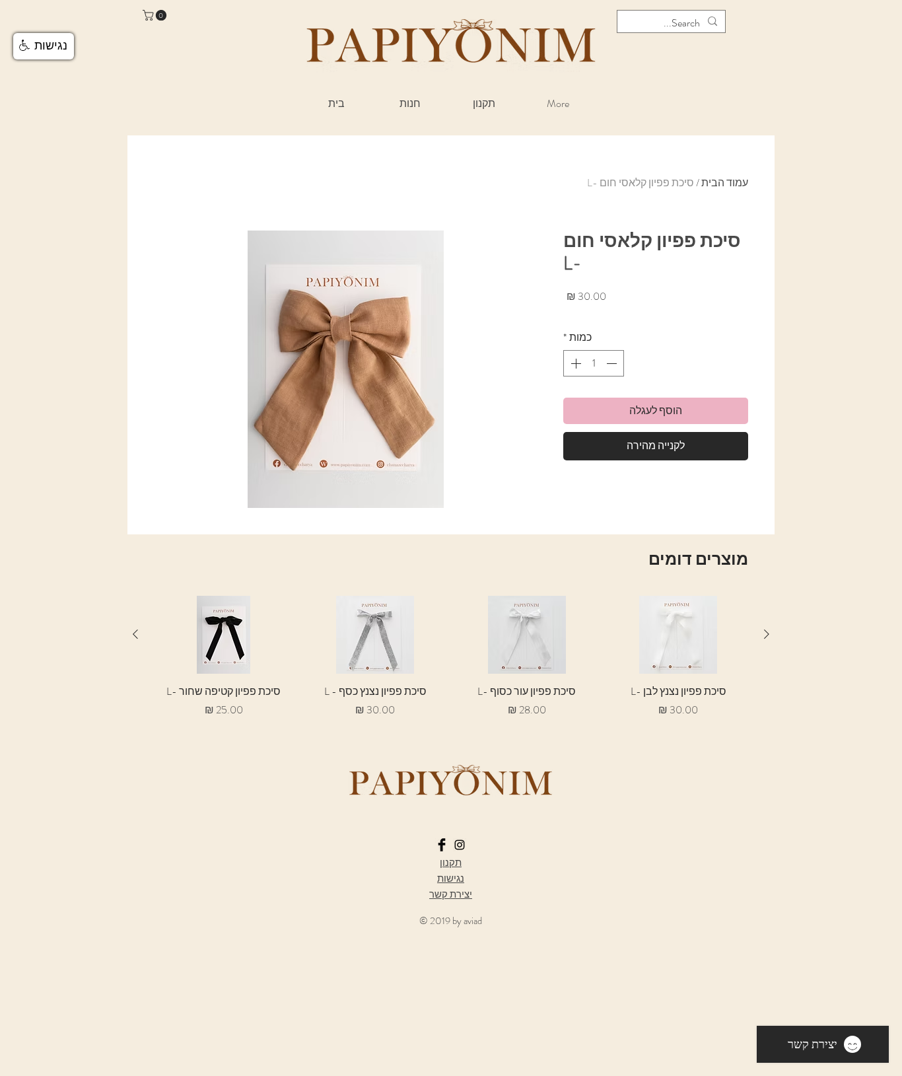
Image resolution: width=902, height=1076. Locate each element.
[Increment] (574, 363)
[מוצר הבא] (135, 634)
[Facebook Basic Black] (441, 844)
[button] (156, 15)
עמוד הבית (724, 182)
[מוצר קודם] (767, 634)
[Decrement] (613, 363)
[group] (451, 664)
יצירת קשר (450, 894)
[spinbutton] (594, 363)
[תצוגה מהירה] (678, 635)
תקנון (451, 862)
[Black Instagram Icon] (459, 844)
